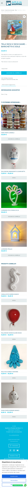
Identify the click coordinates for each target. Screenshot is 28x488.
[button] (2, 3)
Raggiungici (15, 445)
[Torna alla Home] (14, 3)
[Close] (26, 461)
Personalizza (14, 480)
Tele (16, 10)
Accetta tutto (14, 476)
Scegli (14, 177)
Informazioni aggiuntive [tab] (8, 84)
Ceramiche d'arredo (9, 10)
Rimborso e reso (14, 455)
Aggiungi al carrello (14, 73)
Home (2, 10)
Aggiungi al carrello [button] (14, 139)
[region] (14, 474)
